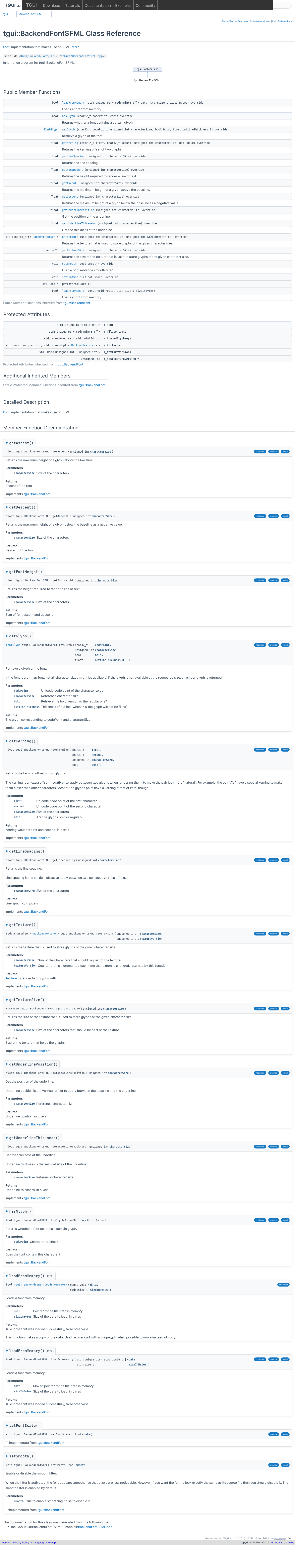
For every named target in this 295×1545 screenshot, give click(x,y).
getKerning (70, 142)
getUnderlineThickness (79, 223)
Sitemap (51, 1542)
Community (145, 5)
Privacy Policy (20, 1542)
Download (51, 5)
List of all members (282, 21)
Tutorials (72, 5)
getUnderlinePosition (78, 210)
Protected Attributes (260, 21)
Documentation (98, 5)
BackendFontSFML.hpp (95, 1527)
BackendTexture (44, 236)
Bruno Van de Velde (282, 1542)
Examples (123, 5)
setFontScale (71, 277)
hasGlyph (68, 116)
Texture (11, 978)
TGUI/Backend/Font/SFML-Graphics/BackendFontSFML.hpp (62, 56)
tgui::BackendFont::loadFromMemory (40, 1284)
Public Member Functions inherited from (46, 303)
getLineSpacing (73, 156)
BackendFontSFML (30, 14)
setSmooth (69, 263)
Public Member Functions (235, 21)
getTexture (70, 236)
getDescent (70, 196)
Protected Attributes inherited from (43, 364)
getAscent (69, 183)
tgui (5, 14)
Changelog (37, 1542)
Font (6, 47)
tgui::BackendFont (76, 303)
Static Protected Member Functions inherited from (54, 385)
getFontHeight (72, 169)
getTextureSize (73, 250)
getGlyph (68, 129)
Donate (6, 1542)
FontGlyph (51, 129)
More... (77, 47)
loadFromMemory (73, 102)
